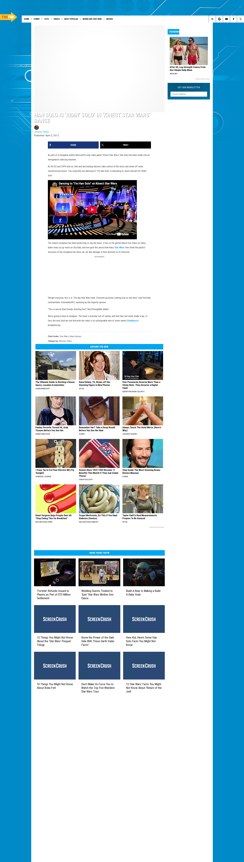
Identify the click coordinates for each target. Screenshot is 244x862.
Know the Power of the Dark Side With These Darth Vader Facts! (97, 641)
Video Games (75, 336)
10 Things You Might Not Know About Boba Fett (55, 685)
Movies (109, 19)
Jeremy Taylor (41, 131)
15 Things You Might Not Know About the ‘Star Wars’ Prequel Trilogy (55, 641)
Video (69, 341)
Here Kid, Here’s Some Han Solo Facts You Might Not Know (141, 641)
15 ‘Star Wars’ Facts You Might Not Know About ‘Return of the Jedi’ (144, 687)
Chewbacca (132, 320)
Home (26, 19)
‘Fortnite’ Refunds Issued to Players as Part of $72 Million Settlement (54, 594)
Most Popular (71, 19)
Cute (46, 19)
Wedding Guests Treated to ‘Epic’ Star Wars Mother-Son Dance (97, 594)
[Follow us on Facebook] (233, 19)
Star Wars (119, 247)
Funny (37, 19)
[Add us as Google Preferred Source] (219, 19)
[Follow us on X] (240, 19)
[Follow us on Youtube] (226, 19)
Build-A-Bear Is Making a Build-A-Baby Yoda (143, 592)
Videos (57, 19)
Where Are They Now (92, 19)
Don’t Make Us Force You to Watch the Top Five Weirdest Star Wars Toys (98, 687)
